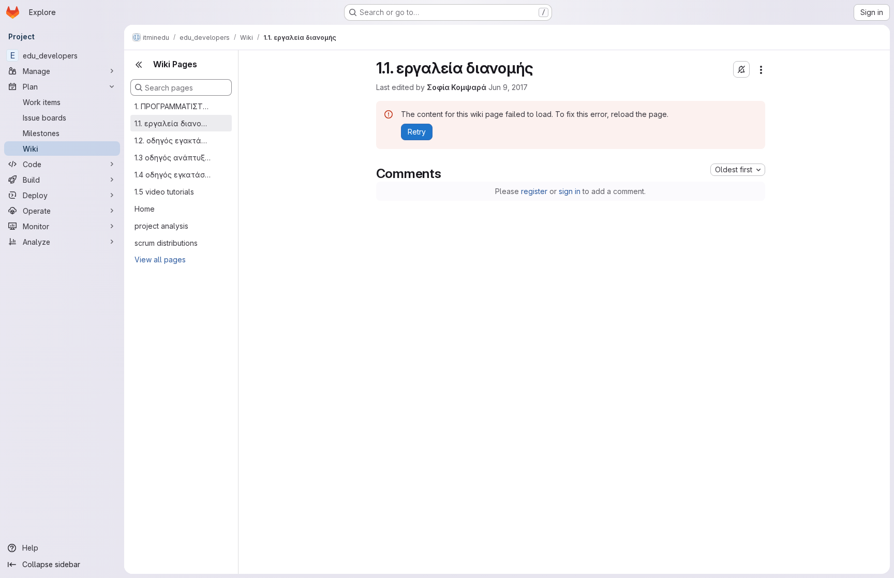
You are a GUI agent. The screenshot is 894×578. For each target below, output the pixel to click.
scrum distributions (166, 243)
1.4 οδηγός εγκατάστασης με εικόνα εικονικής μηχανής (173, 174)
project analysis (161, 225)
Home (145, 208)
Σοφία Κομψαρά (456, 87)
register (534, 191)
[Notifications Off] (741, 69)
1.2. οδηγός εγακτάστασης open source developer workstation (173, 140)
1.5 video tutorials (164, 191)
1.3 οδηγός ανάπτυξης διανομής (173, 157)
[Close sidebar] (138, 64)
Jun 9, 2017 (508, 87)
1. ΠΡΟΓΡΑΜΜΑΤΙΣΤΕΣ (173, 106)
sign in (569, 191)
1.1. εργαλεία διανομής (173, 123)
